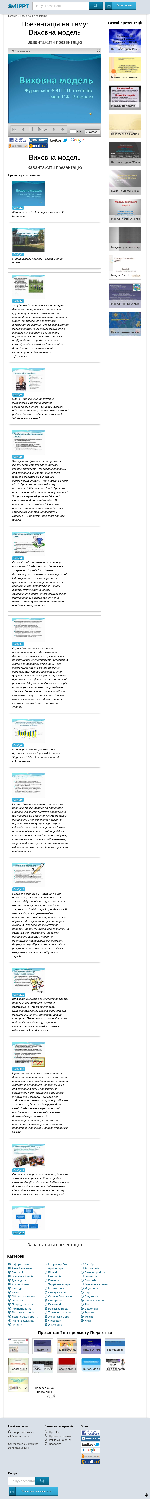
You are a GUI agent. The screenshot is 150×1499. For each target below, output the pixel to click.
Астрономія (92, 1268)
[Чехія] (18, 1345)
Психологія (55, 1304)
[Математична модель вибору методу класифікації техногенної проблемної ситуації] (125, 69)
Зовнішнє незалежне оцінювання (98, 1284)
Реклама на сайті (60, 1439)
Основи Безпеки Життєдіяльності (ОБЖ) (61, 1296)
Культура (17, 1288)
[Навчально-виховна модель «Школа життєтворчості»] (125, 323)
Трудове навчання (59, 1312)
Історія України (57, 1264)
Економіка (91, 1280)
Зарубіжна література (61, 1284)
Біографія (18, 1272)
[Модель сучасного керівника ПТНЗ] (125, 238)
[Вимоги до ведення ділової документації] (91, 1365)
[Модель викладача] (125, 97)
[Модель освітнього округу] (125, 210)
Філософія (55, 1320)
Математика (56, 1288)
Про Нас (54, 1432)
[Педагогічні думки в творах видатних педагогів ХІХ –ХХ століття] (18, 1365)
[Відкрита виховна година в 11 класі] (125, 182)
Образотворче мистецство (25, 1296)
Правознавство (94, 1300)
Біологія (53, 1272)
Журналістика (20, 1284)
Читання (17, 1324)
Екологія (53, 1280)
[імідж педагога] (115, 1365)
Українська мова (58, 1316)
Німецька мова (57, 1292)
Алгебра (90, 1264)
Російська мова (58, 1308)
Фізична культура (23, 1320)
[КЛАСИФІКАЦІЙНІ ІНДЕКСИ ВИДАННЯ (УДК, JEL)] (43, 1365)
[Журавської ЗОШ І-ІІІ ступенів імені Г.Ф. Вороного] (28, 193)
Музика (16, 1292)
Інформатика (20, 1264)
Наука (88, 1292)
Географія (54, 1276)
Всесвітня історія (22, 1276)
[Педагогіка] (43, 1345)
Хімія (88, 1320)
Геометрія (91, 1276)
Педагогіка (91, 1296)
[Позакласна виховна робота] (125, 125)
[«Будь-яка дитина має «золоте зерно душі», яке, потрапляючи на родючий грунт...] (28, 286)
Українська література (25, 1316)
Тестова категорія (23, 1312)
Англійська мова (22, 1268)
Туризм (89, 1312)
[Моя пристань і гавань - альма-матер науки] (28, 239)
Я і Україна (55, 1324)
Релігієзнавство (21, 1308)
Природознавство (23, 1304)
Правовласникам (60, 1436)
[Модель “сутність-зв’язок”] (125, 267)
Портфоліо (55, 1300)
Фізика (89, 1316)
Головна (12, 16)
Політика (17, 1300)
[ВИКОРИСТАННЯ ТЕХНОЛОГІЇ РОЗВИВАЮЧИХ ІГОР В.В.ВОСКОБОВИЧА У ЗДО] (18, 1384)
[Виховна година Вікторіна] (125, 40)
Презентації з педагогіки (33, 16)
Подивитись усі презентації (44, 1389)
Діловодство (19, 1280)
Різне (88, 1304)
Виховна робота (95, 1272)
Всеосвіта (55, 1443)
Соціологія (91, 1308)
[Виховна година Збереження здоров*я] (125, 153)
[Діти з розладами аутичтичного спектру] (67, 1345)
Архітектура (55, 1268)
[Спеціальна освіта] (67, 1365)
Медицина (91, 1288)
